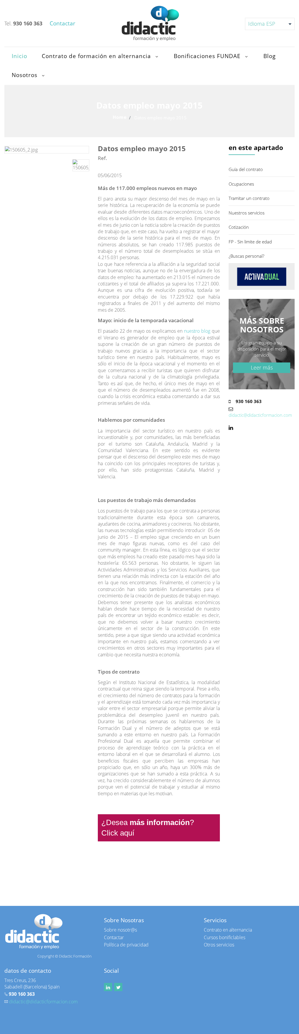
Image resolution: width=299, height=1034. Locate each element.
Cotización (239, 227)
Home (120, 117)
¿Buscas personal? (246, 256)
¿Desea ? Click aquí (149, 827)
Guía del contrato (246, 169)
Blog (270, 56)
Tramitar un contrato (249, 198)
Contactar (114, 937)
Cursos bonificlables (224, 937)
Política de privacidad (126, 944)
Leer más (262, 367)
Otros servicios (219, 944)
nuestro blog (197, 331)
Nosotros (26, 75)
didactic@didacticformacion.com (260, 415)
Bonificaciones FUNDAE (209, 56)
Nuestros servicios (247, 213)
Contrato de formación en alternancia (98, 56)
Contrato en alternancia (228, 930)
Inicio (19, 56)
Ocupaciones (241, 184)
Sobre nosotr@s (120, 930)
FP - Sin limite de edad (250, 242)
